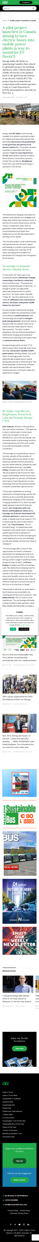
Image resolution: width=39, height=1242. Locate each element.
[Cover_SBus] (19, 853)
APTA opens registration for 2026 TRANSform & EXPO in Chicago (17, 698)
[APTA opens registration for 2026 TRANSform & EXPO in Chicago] (19, 684)
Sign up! (19, 1161)
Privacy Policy (13, 1210)
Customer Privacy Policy (19, 1213)
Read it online (19, 1180)
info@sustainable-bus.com (15, 1204)
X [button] (35, 609)
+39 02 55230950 (11, 1200)
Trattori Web (7, 1114)
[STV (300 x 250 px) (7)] (19, 783)
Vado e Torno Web (9, 1095)
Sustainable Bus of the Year (13, 1124)
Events (17, 704)
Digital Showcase (20, 752)
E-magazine (26, 2)
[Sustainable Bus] (5, 2)
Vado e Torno (7, 1092)
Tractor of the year (9, 1130)
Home (4, 21)
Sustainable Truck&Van (11, 1098)
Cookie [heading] (19, 612)
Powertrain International (12, 1111)
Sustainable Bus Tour (22, 665)
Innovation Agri (8, 1137)
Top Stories (32, 665)
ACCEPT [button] (13, 629)
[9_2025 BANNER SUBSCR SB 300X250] (19, 814)
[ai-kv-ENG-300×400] (19, 901)
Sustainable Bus (8, 1105)
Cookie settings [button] (23, 629)
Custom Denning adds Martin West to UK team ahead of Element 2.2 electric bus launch (16, 999)
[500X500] (19, 190)
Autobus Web (7, 1102)
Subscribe (19, 1048)
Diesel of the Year (9, 1127)
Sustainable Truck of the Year (14, 1121)
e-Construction (8, 1118)
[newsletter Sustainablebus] (19, 941)
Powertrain (6, 1108)
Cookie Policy (25, 1210)
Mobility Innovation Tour (12, 1133)
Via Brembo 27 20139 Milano (16, 1196)
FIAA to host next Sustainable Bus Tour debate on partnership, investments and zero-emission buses (19, 657)
